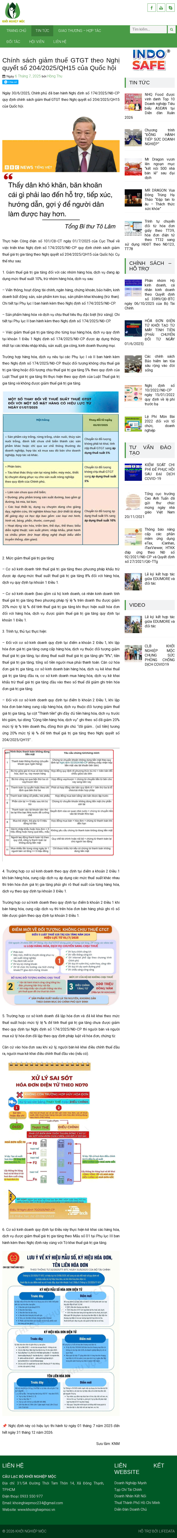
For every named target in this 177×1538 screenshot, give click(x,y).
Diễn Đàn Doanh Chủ (130, 1509)
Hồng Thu (54, 76)
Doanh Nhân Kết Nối (130, 1496)
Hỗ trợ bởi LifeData (157, 1531)
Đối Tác (13, 42)
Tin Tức (42, 30)
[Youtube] (161, 7)
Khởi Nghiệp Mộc (30, 1531)
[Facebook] (152, 7)
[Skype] (170, 7)
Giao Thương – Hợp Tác (79, 30)
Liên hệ (59, 42)
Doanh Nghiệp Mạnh (130, 1483)
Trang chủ (16, 30)
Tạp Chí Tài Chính (128, 1489)
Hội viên (36, 42)
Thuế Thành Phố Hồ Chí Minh (137, 1503)
